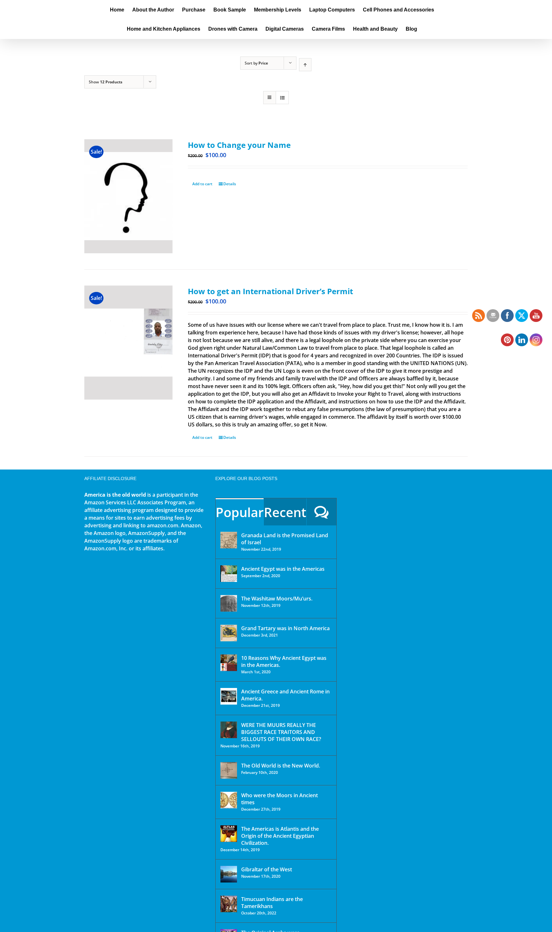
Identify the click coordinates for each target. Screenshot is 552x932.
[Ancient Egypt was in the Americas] (228, 573)
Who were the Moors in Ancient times (279, 799)
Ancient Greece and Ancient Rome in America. (285, 695)
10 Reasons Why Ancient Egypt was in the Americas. (283, 661)
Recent (285, 512)
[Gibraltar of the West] (228, 874)
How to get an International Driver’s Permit (270, 291)
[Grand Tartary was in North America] (228, 633)
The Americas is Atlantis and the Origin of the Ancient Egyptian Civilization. (280, 835)
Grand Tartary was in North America (285, 628)
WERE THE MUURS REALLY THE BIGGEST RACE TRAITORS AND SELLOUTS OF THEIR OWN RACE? (281, 732)
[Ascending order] (305, 64)
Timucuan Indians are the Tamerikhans (272, 903)
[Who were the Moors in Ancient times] (228, 800)
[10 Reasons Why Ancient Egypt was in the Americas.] (228, 662)
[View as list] (282, 97)
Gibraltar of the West (266, 869)
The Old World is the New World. (280, 765)
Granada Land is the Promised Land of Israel (284, 539)
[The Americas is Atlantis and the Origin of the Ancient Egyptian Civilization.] (228, 833)
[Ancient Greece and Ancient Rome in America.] (228, 696)
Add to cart (202, 184)
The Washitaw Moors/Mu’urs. (276, 598)
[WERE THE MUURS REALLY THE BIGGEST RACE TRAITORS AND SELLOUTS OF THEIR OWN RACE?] (228, 730)
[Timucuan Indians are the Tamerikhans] (228, 904)
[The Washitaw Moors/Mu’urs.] (228, 603)
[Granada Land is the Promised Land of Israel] (228, 540)
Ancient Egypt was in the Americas (283, 568)
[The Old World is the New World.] (228, 770)
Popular (240, 512)
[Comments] (321, 511)
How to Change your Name (239, 145)
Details (229, 184)
